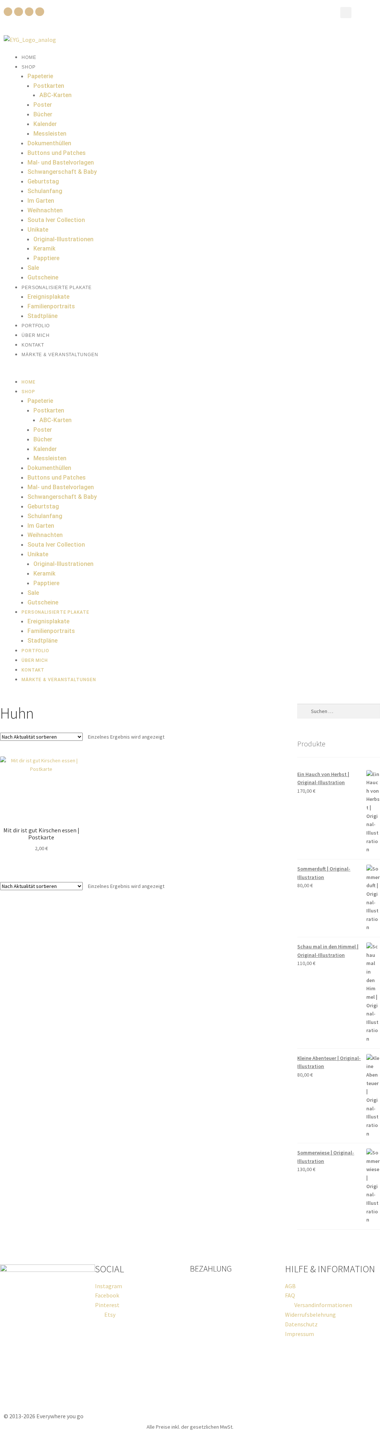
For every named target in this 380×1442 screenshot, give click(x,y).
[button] (345, 12)
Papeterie (40, 76)
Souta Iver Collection (56, 219)
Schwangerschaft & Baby (62, 171)
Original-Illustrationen (63, 239)
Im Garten (40, 200)
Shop (29, 67)
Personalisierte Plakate (57, 287)
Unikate (37, 229)
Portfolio (36, 325)
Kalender (45, 123)
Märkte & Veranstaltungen (60, 354)
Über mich (36, 335)
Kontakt (33, 345)
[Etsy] (39, 11)
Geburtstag (43, 181)
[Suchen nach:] (338, 711)
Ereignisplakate (48, 296)
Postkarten (48, 85)
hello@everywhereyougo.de (42, 1396)
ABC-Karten (55, 95)
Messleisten (49, 133)
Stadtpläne (42, 315)
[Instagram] (18, 11)
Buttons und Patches (56, 152)
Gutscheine (42, 277)
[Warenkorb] (364, 12)
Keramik (44, 248)
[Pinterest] (29, 11)
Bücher (42, 114)
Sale (33, 267)
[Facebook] (8, 11)
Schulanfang (44, 191)
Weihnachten (45, 210)
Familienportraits (51, 306)
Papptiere (46, 258)
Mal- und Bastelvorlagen (60, 162)
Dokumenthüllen (49, 143)
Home (29, 57)
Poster (42, 104)
